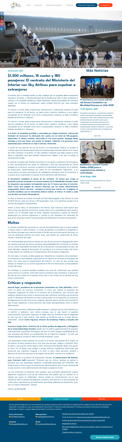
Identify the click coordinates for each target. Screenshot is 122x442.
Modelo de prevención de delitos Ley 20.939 (78, 414)
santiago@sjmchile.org (45, 417)
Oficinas (20, 399)
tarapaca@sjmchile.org (19, 424)
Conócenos (38, 5)
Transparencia (105, 5)
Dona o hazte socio (105, 437)
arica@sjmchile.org (18, 417)
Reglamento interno (69, 424)
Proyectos (69, 5)
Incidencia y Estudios (53, 5)
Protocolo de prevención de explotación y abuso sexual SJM (83, 420)
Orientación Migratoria (86, 5)
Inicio (29, 5)
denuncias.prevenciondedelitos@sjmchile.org (93, 417)
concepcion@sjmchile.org (46, 424)
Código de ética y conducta (72, 432)
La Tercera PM (20, 389)
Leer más (97, 136)
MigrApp (102, 399)
